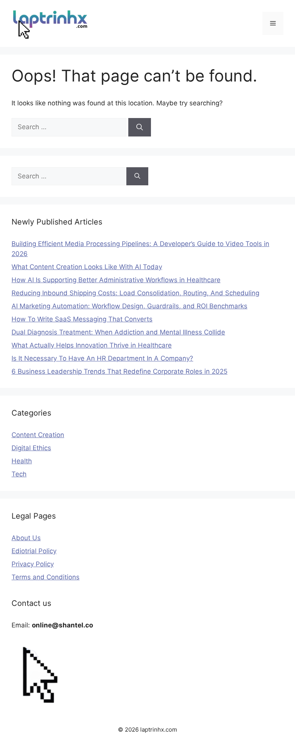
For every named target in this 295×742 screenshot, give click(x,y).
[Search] (139, 127)
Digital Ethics (31, 448)
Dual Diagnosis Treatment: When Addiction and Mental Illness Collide (118, 332)
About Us (26, 538)
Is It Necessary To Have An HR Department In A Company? (102, 358)
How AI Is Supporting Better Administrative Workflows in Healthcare (116, 280)
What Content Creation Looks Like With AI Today (87, 267)
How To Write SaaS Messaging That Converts (82, 319)
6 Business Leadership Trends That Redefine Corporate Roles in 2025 (119, 371)
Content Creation (38, 435)
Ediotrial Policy (34, 551)
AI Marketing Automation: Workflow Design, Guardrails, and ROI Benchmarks (129, 306)
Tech (19, 474)
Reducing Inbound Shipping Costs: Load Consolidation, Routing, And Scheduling (135, 293)
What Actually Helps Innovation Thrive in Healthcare (92, 345)
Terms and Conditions (46, 577)
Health (22, 461)
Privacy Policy (33, 564)
